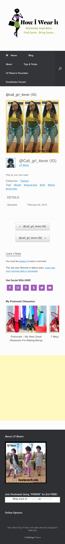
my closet (33, 498)
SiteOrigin (30, 537)
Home (14, 55)
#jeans (51, 184)
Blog (30, 55)
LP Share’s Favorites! (17, 73)
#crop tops (11, 188)
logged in (23, 261)
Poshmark (47, 498)
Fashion (24, 180)
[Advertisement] (32, 388)
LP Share (24, 165)
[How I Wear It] (32, 23)
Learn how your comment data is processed (30, 269)
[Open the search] (60, 68)
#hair (42, 184)
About (9, 64)
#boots (17, 184)
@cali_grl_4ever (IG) (32, 226)
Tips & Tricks (30, 64)
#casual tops (30, 184)
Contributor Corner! (16, 81)
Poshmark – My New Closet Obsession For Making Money (26, 338)
